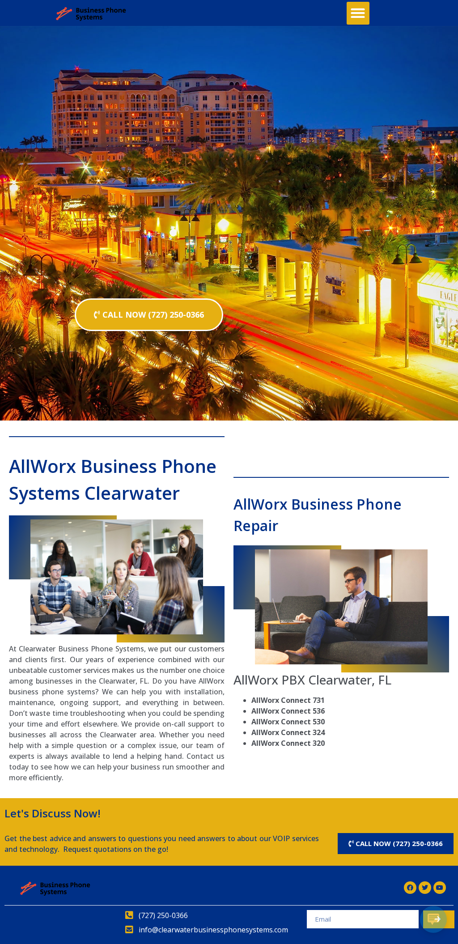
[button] (358, 13)
